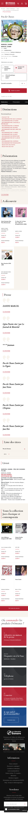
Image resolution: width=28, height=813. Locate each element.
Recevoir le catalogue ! (13, 766)
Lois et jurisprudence (13, 771)
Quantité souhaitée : (6, 83)
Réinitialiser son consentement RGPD (13, 780)
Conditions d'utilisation (13, 768)
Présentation (16, 102)
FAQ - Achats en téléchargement (13, 782)
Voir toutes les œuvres (14, 608)
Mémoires (13, 775)
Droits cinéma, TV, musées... (13, 773)
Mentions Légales (13, 778)
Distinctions (4, 102)
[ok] (25, 804)
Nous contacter (13, 764)
